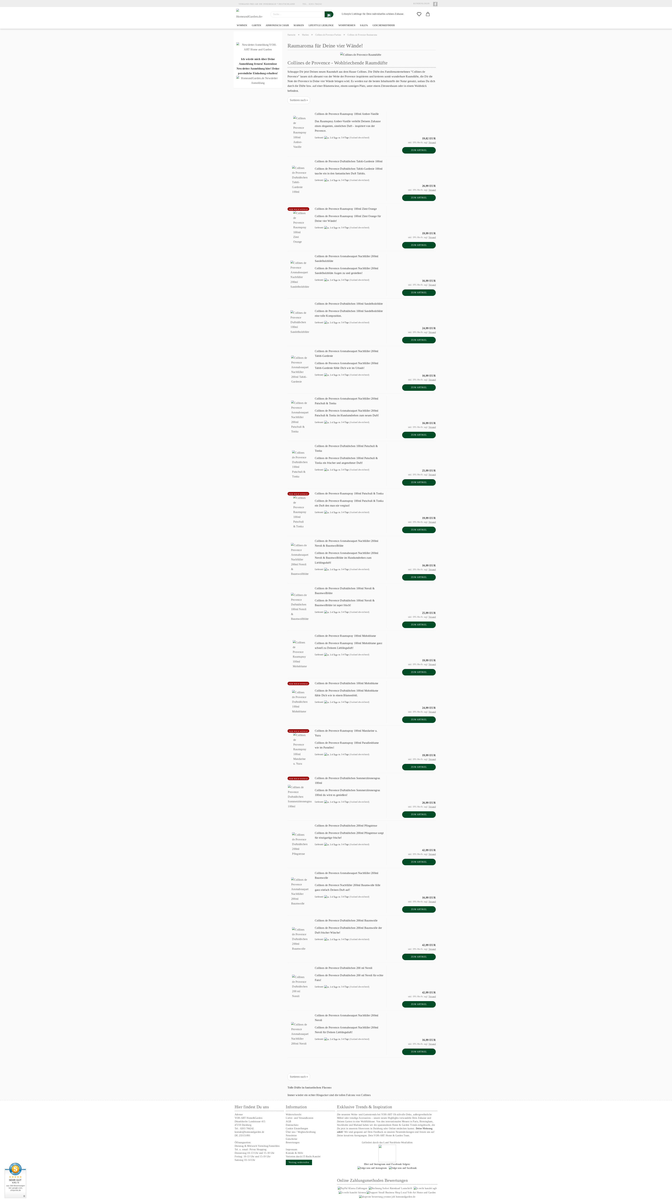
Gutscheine (291, 1139)
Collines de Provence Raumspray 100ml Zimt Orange (346, 208)
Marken (298, 25)
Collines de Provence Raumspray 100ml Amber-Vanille (347, 113)
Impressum (291, 1149)
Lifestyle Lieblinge (321, 25)
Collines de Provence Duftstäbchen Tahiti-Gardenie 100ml (349, 161)
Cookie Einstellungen (297, 1128)
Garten (256, 25)
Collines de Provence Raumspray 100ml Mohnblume (345, 635)
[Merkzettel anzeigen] (419, 14)
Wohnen (241, 25)
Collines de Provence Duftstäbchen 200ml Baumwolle (346, 920)
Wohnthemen (346, 25)
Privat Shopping (258, 1149)
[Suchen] (329, 14)
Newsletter (291, 1135)
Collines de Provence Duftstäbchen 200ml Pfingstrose (346, 825)
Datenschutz (292, 1125)
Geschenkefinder (383, 25)
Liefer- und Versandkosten (299, 1118)
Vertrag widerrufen (299, 1162)
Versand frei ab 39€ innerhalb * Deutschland (267, 4)
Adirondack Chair (277, 25)
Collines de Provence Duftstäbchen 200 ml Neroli (343, 967)
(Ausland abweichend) (359, 137)
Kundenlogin (421, 3)
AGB (288, 1121)
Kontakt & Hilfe (294, 1153)
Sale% (363, 25)
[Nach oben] (662, 1195)
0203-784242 (315, 4)
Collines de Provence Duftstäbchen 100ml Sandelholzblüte (349, 303)
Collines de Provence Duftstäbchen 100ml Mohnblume (346, 683)
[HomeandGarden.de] (250, 14)
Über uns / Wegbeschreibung (301, 1132)
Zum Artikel (419, 150)
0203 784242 (247, 1128)
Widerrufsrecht (293, 1114)
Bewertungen (292, 1142)
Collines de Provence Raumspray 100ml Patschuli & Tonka (349, 493)
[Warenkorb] (428, 14)
